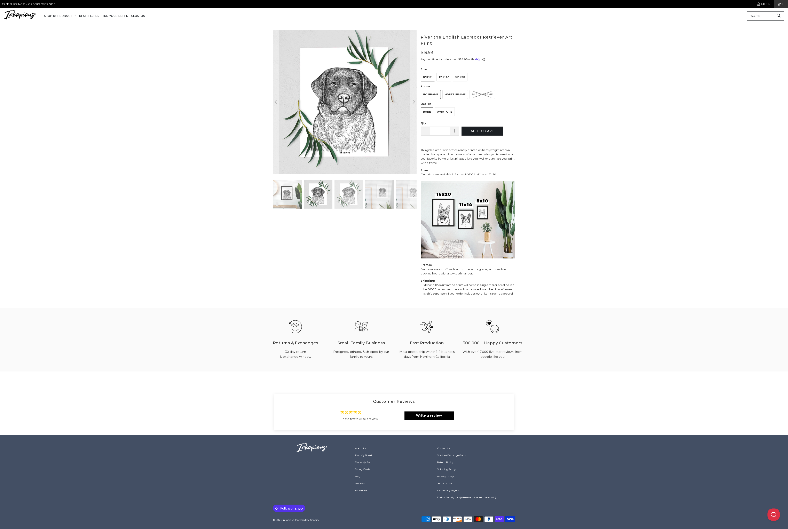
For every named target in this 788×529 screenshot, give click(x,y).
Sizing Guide (362, 469)
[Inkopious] (20, 16)
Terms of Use (444, 483)
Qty (423, 123)
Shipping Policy (446, 469)
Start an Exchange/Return (452, 455)
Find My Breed (363, 455)
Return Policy (445, 462)
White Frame (455, 94)
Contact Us (443, 448)
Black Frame (482, 94)
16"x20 (460, 77)
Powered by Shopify (307, 519)
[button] (60, 16)
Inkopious (288, 519)
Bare (427, 111)
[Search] (779, 16)
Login (766, 4)
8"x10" (428, 77)
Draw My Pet (363, 462)
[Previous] (276, 102)
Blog (358, 476)
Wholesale (361, 490)
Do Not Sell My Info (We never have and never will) (466, 497)
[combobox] (765, 16)
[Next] (413, 102)
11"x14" (444, 77)
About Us (360, 448)
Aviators (444, 111)
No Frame (431, 94)
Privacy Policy (445, 476)
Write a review (429, 415)
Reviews (360, 483)
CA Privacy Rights (448, 490)
